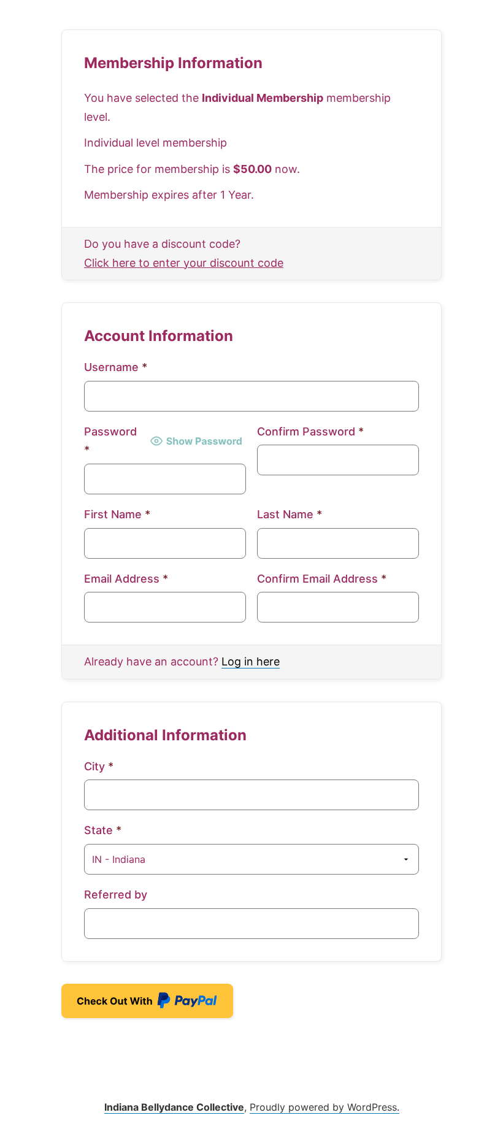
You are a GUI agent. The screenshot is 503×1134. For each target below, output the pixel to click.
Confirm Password (310, 431)
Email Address (126, 578)
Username (115, 367)
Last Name (289, 514)
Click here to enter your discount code (183, 263)
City (98, 766)
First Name (117, 514)
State (102, 830)
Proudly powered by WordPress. (324, 1107)
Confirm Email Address (321, 578)
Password (110, 441)
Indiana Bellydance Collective (174, 1107)
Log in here (250, 661)
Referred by (115, 894)
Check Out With (128, 1004)
